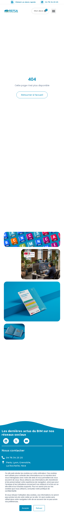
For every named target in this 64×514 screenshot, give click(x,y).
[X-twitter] (16, 441)
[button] (53, 11)
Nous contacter (13, 450)
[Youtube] (26, 441)
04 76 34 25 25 (51, 2)
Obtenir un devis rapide (25, 2)
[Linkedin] (6, 441)
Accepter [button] (25, 508)
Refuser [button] (39, 508)
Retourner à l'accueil (32, 95)
